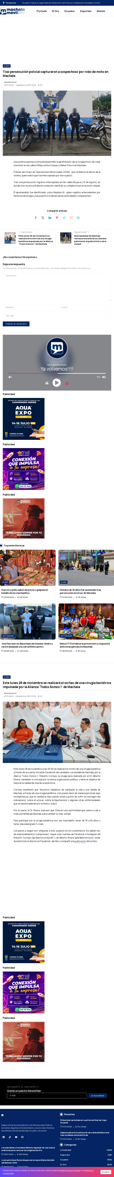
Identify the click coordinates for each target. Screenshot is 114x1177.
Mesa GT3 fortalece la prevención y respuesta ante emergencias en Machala (85, 645)
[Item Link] (28, 568)
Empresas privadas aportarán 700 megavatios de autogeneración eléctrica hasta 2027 (60, 3)
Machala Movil (10, 82)
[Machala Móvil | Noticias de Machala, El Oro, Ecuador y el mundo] (12, 10)
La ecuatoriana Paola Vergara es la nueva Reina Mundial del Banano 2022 (27, 1161)
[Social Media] (3, 1137)
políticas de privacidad (70, 1170)
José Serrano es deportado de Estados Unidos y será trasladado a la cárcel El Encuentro (27, 645)
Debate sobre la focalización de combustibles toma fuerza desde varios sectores (84, 1134)
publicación (80, 841)
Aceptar (106, 1172)
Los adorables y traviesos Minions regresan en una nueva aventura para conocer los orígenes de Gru (28, 1149)
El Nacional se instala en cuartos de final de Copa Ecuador (83, 1121)
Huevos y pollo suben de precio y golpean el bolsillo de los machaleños (24, 591)
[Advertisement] (57, 37)
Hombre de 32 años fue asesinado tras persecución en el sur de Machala (80, 591)
